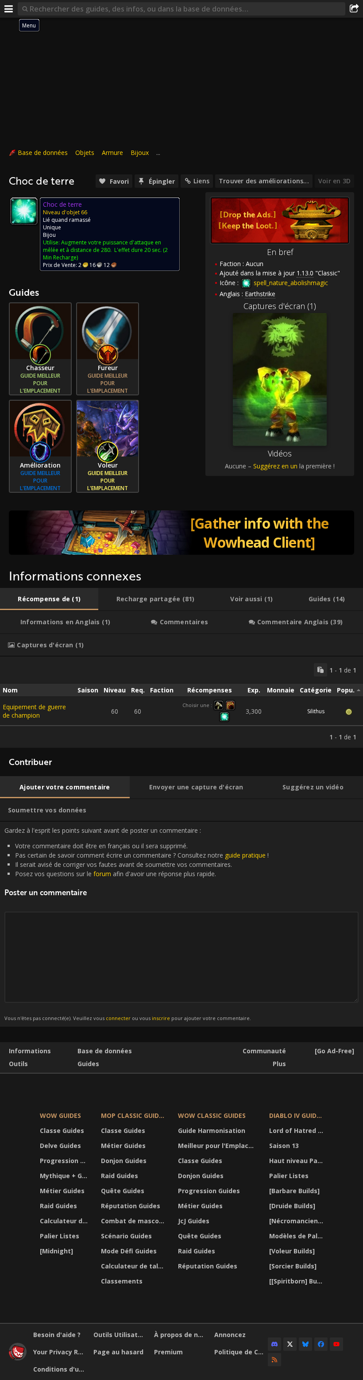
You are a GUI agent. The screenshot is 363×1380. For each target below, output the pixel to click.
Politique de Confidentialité (241, 1352)
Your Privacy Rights (60, 1352)
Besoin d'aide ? (57, 1334)
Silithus (315, 711)
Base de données (43, 152)
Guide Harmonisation (211, 1130)
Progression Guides (65, 1160)
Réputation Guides (130, 1206)
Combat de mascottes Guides (134, 1221)
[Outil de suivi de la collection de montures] (181, 532)
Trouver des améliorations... (264, 181)
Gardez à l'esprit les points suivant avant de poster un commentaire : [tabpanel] (136, 923)
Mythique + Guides (65, 1175)
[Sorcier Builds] (293, 1266)
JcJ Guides (193, 1221)
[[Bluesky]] (305, 1344)
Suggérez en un (275, 466)
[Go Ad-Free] (334, 1051)
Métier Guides (62, 1191)
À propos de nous (181, 1334)
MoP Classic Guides (133, 1115)
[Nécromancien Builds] (297, 1221)
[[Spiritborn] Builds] (297, 1281)
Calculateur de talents (65, 1221)
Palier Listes (59, 1236)
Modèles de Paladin (297, 1236)
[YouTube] (336, 1344)
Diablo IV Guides (296, 1115)
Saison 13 (284, 1145)
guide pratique (245, 855)
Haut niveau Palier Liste (297, 1160)
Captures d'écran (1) (279, 306)
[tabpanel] (181, 702)
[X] (290, 1344)
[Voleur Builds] (292, 1251)
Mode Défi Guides (129, 1251)
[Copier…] (320, 669)
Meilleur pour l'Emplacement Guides (218, 1145)
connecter (118, 1018)
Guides (88, 1063)
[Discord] (274, 1344)
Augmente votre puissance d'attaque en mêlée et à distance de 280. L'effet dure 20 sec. (102, 246)
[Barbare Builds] (294, 1191)
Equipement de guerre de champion (34, 711)
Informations (30, 1051)
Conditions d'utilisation (60, 1369)
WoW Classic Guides (212, 1115)
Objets (84, 152)
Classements (122, 1281)
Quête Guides (122, 1191)
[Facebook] (321, 1344)
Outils (18, 1063)
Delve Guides (60, 1145)
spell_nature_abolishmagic (290, 282)
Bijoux (140, 152)
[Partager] (354, 9)
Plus (279, 1063)
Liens (201, 181)
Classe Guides (62, 1130)
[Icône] (24, 211)
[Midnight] (56, 1251)
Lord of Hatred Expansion (297, 1130)
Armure (112, 152)
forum (102, 874)
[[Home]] (18, 1358)
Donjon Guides (124, 1160)
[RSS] (274, 1359)
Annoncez (230, 1334)
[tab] (49, 599)
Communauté (264, 1051)
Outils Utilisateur (120, 1334)
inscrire (161, 1018)
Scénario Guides (126, 1236)
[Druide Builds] (292, 1206)
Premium (168, 1352)
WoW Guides (60, 1115)
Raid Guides (58, 1206)
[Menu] (9, 9)
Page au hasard (118, 1352)
